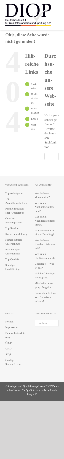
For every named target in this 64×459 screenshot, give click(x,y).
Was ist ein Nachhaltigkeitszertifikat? (45, 220)
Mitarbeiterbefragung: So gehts (44, 285)
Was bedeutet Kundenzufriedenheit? (45, 244)
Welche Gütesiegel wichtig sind (45, 275)
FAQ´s (34, 119)
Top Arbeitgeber (14, 193)
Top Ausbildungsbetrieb (16, 200)
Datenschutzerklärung (15, 335)
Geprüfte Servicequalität (13, 220)
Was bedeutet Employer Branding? (45, 232)
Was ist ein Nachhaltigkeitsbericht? (45, 207)
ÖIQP (8, 342)
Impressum (11, 327)
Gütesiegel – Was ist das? (44, 265)
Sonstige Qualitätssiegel (13, 267)
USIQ (8, 348)
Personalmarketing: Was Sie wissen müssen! (45, 297)
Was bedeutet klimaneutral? (42, 195)
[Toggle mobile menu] (57, 14)
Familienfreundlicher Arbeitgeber (15, 210)
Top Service (11, 228)
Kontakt (9, 321)
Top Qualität (12, 259)
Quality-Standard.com (13, 362)
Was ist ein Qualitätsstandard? (45, 255)
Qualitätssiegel (34, 98)
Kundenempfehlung (16, 234)
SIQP (8, 354)
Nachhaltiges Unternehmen (12, 251)
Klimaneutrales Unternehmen (13, 241)
